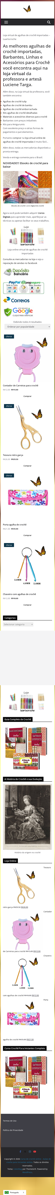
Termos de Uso (9, 1120)
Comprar (27, 396)
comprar (17, 137)
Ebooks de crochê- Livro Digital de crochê (27, 206)
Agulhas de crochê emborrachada (20, 109)
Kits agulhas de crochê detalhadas (20, 112)
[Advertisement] (27, 658)
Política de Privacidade (13, 1130)
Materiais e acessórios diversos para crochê (25, 116)
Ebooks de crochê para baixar (25, 164)
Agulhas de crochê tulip (15, 101)
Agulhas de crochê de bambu (17, 105)
